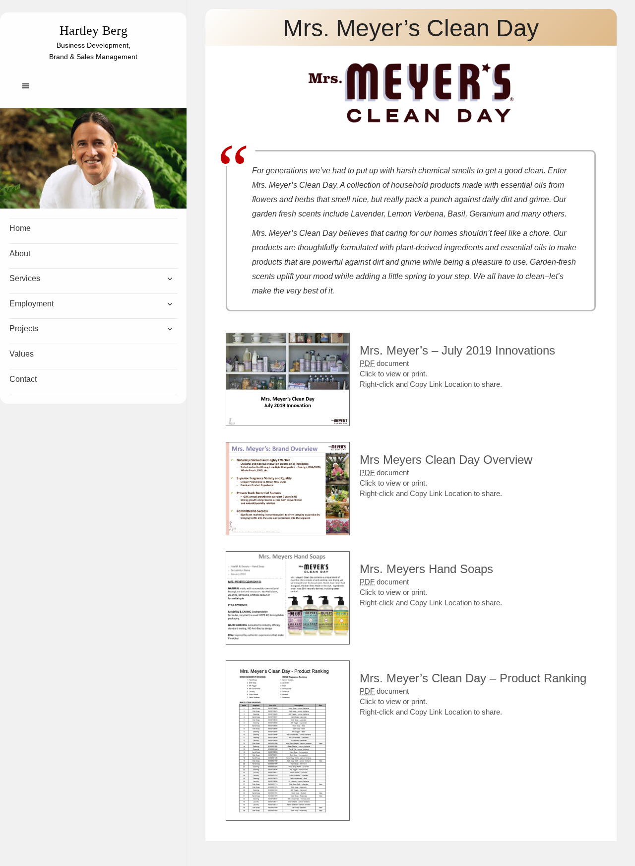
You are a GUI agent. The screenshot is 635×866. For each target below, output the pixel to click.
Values (21, 354)
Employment (31, 303)
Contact (23, 379)
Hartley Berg (93, 30)
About (19, 253)
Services (24, 278)
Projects (23, 328)
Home (20, 228)
